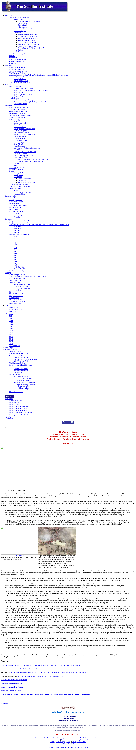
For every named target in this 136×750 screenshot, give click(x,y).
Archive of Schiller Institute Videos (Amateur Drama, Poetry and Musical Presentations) (38, 75)
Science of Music (11, 349)
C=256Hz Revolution (16, 355)
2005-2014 (17, 232)
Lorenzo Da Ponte (20, 127)
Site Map (12, 56)
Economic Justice (15, 207)
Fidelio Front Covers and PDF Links (21, 412)
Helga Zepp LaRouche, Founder (29, 21)
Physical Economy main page (23, 88)
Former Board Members (26, 29)
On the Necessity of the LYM (23, 156)
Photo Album (18, 52)
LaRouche (8, 219)
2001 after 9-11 (19, 267)
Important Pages (14, 374)
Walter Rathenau (19, 146)
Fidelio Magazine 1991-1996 (19, 406)
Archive (8, 313)
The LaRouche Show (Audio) (19, 83)
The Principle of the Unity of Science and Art (29, 161)
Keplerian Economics (21, 154)
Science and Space (15, 188)
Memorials (17, 33)
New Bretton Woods (20, 104)
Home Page (9, 348)
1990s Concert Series (21, 81)
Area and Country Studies (22, 284)
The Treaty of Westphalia (17, 301)
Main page (17, 213)
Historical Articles (15, 119)
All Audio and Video (21, 369)
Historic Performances (21, 371)
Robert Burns (18, 125)
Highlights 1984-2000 (16, 69)
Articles (16, 190)
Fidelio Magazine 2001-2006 (19, 410)
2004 (15, 261)
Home (3, 428)
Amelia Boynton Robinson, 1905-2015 (31, 48)
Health (52, 742)
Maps (63, 744)
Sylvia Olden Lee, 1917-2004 (28, 38)
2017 (15, 236)
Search (42, 738)
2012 (15, 246)
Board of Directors (20, 19)
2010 (15, 250)
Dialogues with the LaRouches (19, 234)
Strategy (8, 273)
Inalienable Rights (20, 31)
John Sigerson (22, 27)
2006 (15, 257)
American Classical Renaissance (20, 77)
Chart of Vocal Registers (22, 357)
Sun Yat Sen (18, 150)
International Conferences (18, 71)
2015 (15, 240)
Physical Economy (15, 86)
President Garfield (20, 136)
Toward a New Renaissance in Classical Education (31, 159)
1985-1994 (17, 228)
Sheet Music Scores (16, 392)
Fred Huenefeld (23, 23)
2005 (15, 259)
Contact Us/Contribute (16, 61)
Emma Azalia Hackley (21, 138)
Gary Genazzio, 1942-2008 (27, 42)
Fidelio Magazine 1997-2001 (19, 408)
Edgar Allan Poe (19, 144)
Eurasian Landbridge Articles (23, 94)
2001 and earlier (14, 346)
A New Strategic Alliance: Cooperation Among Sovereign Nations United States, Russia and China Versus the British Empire (46, 694)
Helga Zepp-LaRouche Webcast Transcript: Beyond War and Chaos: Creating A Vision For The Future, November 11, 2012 (42, 665)
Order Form (13, 416)
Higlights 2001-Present (17, 67)
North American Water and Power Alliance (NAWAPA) (32, 90)
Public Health (13, 209)
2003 (15, 263)
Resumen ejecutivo (15, 309)
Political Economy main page (23, 100)
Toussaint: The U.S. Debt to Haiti (25, 152)
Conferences (96, 738)
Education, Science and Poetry (19, 107)
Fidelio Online (14, 402)
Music (58, 740)
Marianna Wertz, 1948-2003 (27, 36)
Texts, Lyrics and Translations (24, 378)
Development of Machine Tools (24, 129)
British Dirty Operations (17, 211)
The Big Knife (18, 175)
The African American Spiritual (24, 384)
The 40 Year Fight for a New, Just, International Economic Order (39, 225)
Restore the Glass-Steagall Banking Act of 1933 (30, 102)
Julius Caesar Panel (24, 179)
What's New (9, 418)
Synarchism (17, 290)
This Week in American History (20, 186)
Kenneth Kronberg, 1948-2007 (28, 40)
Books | (67, 740)
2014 (15, 242)
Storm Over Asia (15, 280)
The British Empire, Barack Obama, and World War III (27, 276)
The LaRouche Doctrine (22, 288)
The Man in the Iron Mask (18, 205)
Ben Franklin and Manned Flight (25, 134)
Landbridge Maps (20, 92)
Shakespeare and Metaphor (27, 182)
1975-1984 (17, 227)
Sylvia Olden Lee (24, 386)
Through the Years (20, 79)
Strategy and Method (21, 286)
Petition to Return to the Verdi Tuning (26, 359)
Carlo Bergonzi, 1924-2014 (27, 46)
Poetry (69, 742)
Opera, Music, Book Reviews (19, 111)
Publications (9, 399)
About (48, 738)
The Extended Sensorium (22, 192)
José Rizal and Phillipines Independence (27, 148)
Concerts (73, 740)
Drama (11, 171)
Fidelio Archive (14, 404)
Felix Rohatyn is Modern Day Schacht (14, 680)
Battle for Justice (10, 196)
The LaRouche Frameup (83, 738)
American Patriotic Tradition (18, 184)
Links (44, 740)
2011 (15, 248)
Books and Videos (15, 401)
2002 (15, 265)
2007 (15, 255)
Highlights (8, 65)
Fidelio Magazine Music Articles (24, 380)
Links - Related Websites (17, 59)
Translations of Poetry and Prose (20, 115)
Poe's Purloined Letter (21, 157)
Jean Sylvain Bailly (20, 123)
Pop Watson (18, 215)
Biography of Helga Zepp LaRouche (21, 223)
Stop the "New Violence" (17, 294)
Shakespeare (18, 177)
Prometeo (12, 311)
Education (8, 106)
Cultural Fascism (19, 167)
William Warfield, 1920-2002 (27, 35)
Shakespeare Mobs (24, 180)
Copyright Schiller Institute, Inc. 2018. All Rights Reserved (68, 747)
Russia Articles (14, 298)
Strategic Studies (15, 282)
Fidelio (54, 738)
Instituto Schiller (14, 307)
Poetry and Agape (20, 163)
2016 (15, 238)
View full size (19, 555)
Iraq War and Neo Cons (17, 278)
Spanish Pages (60, 742)
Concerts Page (18, 373)
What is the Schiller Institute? (19, 17)
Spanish (7, 305)
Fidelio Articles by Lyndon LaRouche (22, 271)
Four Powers (69, 738)
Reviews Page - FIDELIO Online (20, 365)
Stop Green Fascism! (16, 300)
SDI (10, 292)
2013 (15, 244)
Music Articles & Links (21, 376)
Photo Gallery (18, 50)
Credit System (14, 98)
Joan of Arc (17, 121)
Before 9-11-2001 (20, 269)
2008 (15, 253)
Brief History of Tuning (21, 361)
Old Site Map (13, 58)
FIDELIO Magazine (16, 169)
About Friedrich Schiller (17, 117)
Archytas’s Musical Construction (24, 382)
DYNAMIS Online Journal (18, 414)
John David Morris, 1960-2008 (28, 44)
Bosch (16, 165)
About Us (8, 15)
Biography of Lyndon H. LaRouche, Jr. (22, 221)
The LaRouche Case (16, 198)
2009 (15, 252)
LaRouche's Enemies (16, 202)
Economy (8, 84)
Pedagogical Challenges (17, 113)
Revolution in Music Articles (19, 353)
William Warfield (23, 388)
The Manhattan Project (17, 54)
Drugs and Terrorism (16, 296)
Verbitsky (17, 217)
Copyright (12, 63)
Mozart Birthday (19, 142)
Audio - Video (14, 367)
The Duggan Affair (15, 200)
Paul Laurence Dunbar (21, 132)
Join (62, 740)
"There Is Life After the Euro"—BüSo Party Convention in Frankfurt (24, 669)
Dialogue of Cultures (16, 303)
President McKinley (20, 140)
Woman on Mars (19, 194)
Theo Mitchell (22, 25)
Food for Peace (19, 96)
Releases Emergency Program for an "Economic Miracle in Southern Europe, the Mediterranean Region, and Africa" (51, 672)
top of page (4, 703)
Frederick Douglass (20, 131)
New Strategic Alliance (17, 275)
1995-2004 (17, 230)
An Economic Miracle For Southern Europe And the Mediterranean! (40, 676)
